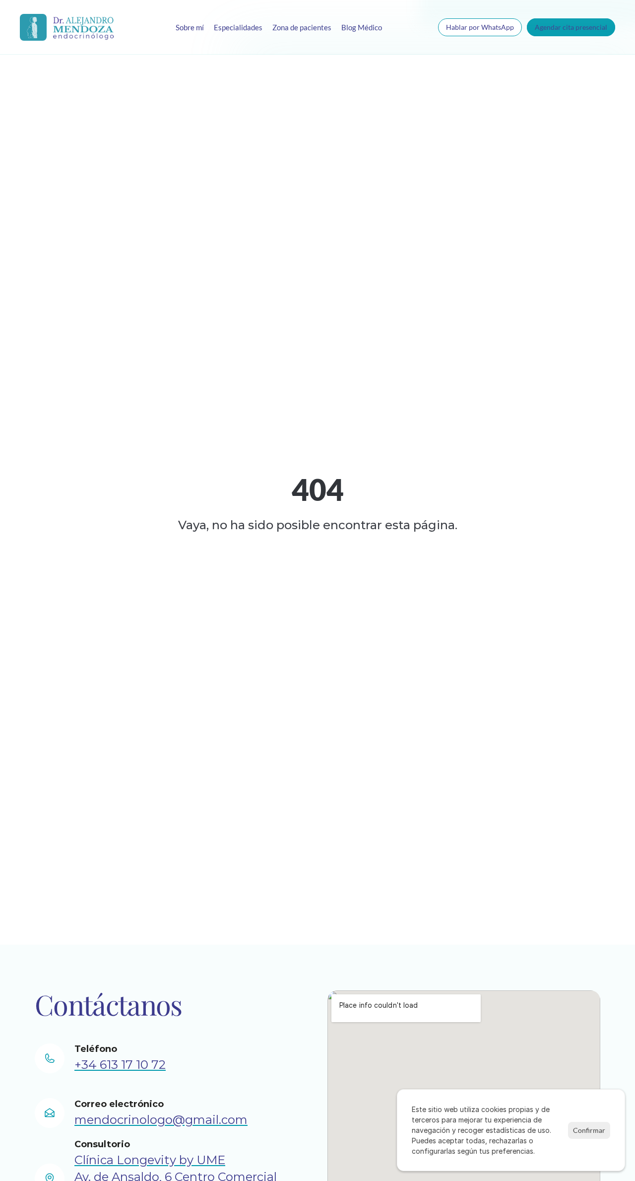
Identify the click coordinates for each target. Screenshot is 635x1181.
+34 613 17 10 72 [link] (120, 1064)
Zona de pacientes (301, 27)
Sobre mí (190, 27)
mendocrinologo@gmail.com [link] (161, 1119)
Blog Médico (361, 27)
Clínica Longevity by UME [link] (149, 1160)
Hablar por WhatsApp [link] (480, 27)
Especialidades (238, 27)
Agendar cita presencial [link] (571, 27)
